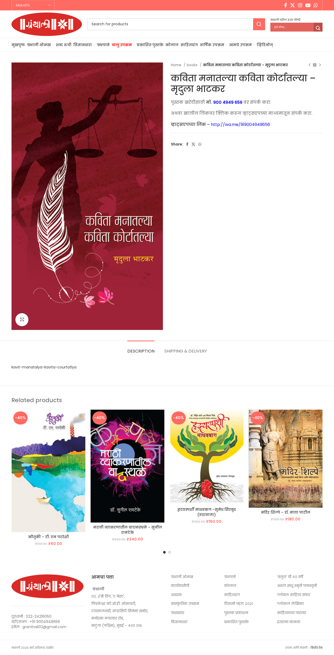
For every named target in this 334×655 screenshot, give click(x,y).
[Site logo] (46, 23)
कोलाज (230, 585)
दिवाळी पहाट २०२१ (238, 603)
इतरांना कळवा (288, 622)
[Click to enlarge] (21, 319)
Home (176, 65)
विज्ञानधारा (179, 622)
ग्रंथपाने (230, 576)
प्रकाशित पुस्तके (236, 622)
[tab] (140, 348)
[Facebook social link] (286, 5)
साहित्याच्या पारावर (291, 612)
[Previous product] (309, 65)
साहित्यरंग (232, 594)
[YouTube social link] (308, 5)
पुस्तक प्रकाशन (236, 612)
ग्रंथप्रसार (177, 612)
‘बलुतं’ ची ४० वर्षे (290, 576)
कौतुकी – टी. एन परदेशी (48, 536)
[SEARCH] (259, 24)
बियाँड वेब (317, 648)
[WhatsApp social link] (315, 5)
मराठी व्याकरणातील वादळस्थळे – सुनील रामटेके (127, 530)
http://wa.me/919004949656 (240, 125)
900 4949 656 (227, 102)
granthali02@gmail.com (44, 626)
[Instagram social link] (300, 5)
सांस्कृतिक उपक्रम (185, 603)
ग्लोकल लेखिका (290, 603)
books (193, 65)
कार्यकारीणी (180, 585)
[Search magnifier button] (318, 28)
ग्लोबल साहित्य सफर (293, 594)
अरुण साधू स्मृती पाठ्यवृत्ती (297, 585)
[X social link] (292, 5)
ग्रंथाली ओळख (182, 576)
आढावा (176, 594)
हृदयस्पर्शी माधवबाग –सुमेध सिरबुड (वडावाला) (206, 512)
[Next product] (320, 65)
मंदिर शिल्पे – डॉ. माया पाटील (285, 512)
